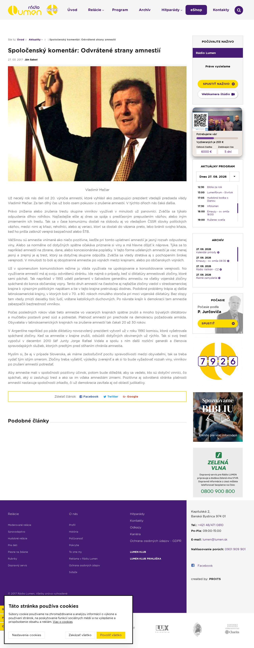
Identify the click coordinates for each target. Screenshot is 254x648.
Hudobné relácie (17, 538)
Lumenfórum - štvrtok (220, 192)
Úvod (20, 39)
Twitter (112, 396)
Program (120, 10)
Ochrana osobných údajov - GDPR (155, 541)
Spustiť (208, 323)
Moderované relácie (19, 524)
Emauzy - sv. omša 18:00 (218, 213)
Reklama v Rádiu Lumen (83, 558)
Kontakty (136, 520)
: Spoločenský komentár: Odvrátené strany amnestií (82, 39)
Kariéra (135, 534)
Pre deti (12, 545)
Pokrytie (74, 545)
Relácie (13, 514)
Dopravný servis (17, 565)
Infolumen (212, 206)
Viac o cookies (63, 621)
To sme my (75, 551)
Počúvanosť (76, 538)
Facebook (90, 396)
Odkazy (135, 527)
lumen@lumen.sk (215, 539)
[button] (218, 53)
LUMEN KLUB (138, 551)
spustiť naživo (216, 84)
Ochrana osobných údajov (84, 565)
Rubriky (12, 558)
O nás (73, 514)
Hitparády (137, 514)
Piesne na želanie (18, 551)
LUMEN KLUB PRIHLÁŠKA (145, 558)
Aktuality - (36, 39)
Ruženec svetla (216, 219)
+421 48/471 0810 (210, 525)
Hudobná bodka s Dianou (217, 199)
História (73, 531)
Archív (145, 10)
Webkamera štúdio (216, 94)
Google (132, 396)
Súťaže (73, 572)
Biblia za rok (214, 187)
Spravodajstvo (16, 531)
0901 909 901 (235, 549)
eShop (196, 10)
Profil (72, 524)
